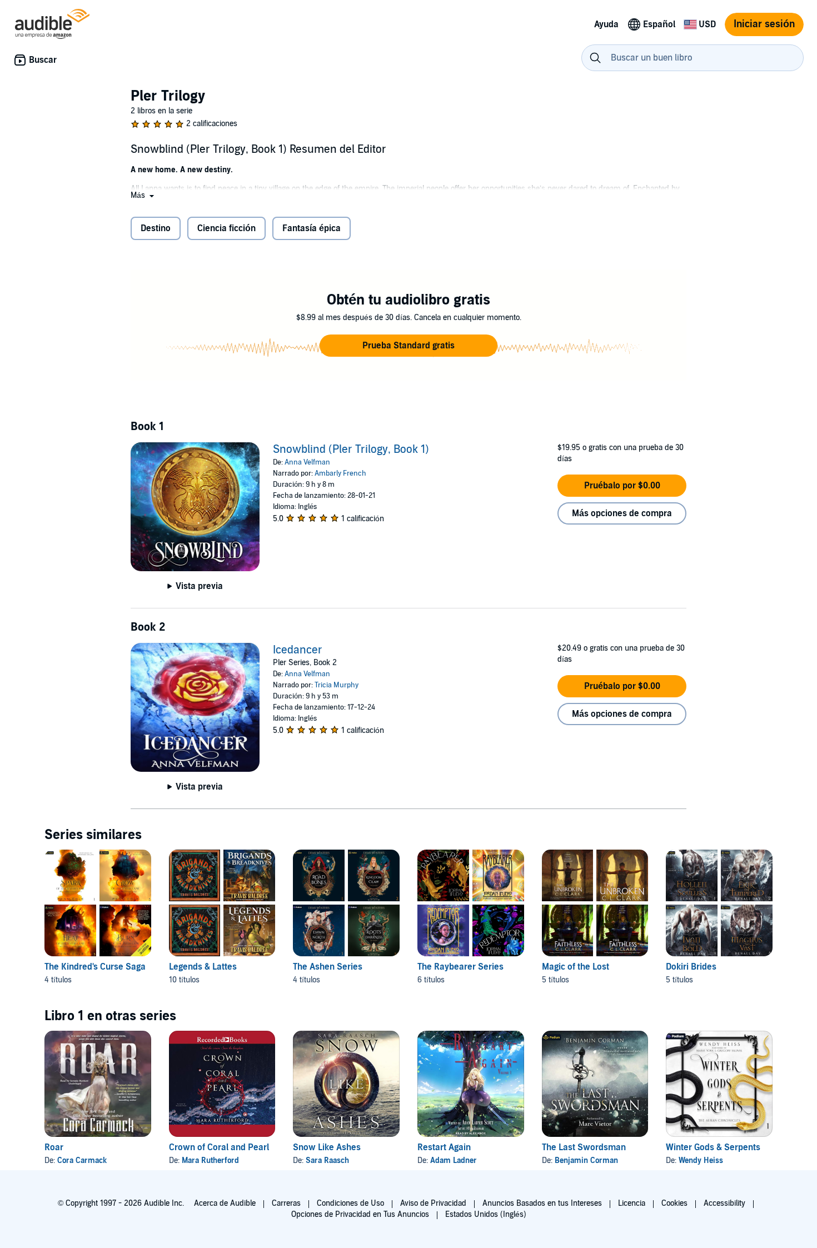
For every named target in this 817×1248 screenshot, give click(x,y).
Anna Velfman (307, 462)
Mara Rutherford (210, 1160)
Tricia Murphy (336, 685)
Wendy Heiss (701, 1160)
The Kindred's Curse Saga (95, 966)
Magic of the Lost (575, 966)
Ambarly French (340, 473)
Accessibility (724, 1203)
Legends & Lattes (203, 966)
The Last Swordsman (584, 1147)
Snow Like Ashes (327, 1147)
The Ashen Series (327, 966)
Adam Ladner (453, 1160)
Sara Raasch (327, 1160)
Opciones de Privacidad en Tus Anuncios (360, 1214)
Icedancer (297, 650)
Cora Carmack (82, 1160)
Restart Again (444, 1147)
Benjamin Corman (586, 1160)
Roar (53, 1147)
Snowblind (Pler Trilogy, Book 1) (351, 449)
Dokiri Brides (691, 966)
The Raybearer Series (460, 966)
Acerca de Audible (225, 1203)
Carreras (286, 1203)
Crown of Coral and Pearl (219, 1147)
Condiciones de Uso (350, 1203)
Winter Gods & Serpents (713, 1147)
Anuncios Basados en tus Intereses (542, 1203)
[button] (143, 195)
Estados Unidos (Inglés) (485, 1214)
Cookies (674, 1203)
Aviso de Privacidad (433, 1203)
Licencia (631, 1203)
